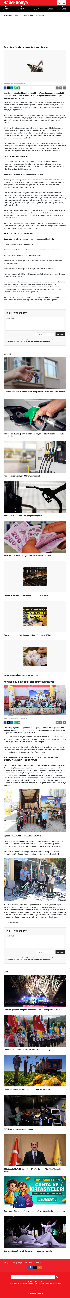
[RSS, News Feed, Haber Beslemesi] (39, 1267)
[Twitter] (8, 87)
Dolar (37, 6)
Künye (13, 1262)
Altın (6, 6)
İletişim (20, 1262)
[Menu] (64, 2)
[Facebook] (5, 87)
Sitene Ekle (38, 1262)
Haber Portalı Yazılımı (36, 1293)
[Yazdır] (18, 87)
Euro (50, 6)
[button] (57, 87)
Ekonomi (16, 15)
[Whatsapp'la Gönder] (15, 87)
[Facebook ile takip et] (30, 1267)
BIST (22, 6)
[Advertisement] (35, 32)
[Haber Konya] (16, 2)
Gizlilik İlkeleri (28, 1262)
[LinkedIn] (11, 87)
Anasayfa (9, 15)
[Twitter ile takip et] (35, 1267)
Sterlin (64, 6)
